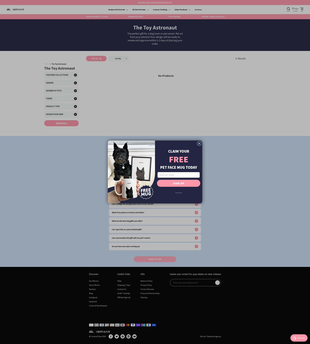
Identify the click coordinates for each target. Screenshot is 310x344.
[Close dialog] (199, 143)
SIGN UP (178, 183)
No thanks (178, 193)
